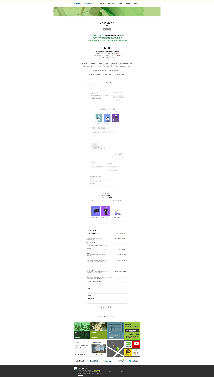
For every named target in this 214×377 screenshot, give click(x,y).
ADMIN (101, 373)
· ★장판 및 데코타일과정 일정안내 (80, 349)
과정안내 (120, 3)
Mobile (81, 375)
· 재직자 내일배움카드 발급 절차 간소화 (81, 345)
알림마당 (136, 3)
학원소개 (102, 3)
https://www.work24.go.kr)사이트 (112, 35)
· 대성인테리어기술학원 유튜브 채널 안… (81, 347)
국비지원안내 (111, 3)
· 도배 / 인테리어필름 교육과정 (80, 354)
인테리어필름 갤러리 (96, 342)
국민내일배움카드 (138, 18)
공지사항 (77, 342)
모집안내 (128, 3)
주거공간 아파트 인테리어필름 (97, 354)
